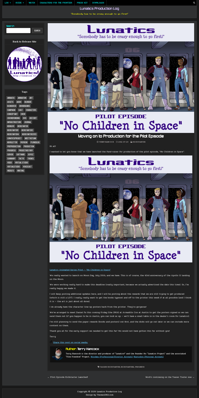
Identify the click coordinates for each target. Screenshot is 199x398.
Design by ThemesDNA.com (99, 394)
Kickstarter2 (127, 367)
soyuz (30, 154)
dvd (24, 118)
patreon (24, 142)
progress (11, 150)
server (10, 154)
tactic (21, 158)
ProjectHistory (26, 150)
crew (23, 114)
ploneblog (35, 142)
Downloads (98, 3)
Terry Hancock (106, 142)
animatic (11, 97)
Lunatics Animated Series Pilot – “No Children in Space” (80, 269)
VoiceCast (27, 166)
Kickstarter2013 (29, 134)
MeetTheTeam (30, 138)
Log (7, 3)
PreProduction (14, 146)
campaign (11, 109)
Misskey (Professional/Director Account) (112, 356)
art (31, 97)
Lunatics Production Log (99, 9)
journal (27, 122)
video (9, 162)
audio (19, 101)
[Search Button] (194, 3)
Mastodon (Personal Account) (149, 356)
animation (22, 97)
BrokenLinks (24, 105)
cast (21, 109)
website (10, 170)
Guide (19, 3)
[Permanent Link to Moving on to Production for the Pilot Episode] (121, 78)
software (20, 154)
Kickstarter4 (13, 134)
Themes (31, 158)
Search (10, 26)
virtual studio (21, 162)
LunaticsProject (14, 138)
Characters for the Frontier (56, 3)
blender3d (11, 105)
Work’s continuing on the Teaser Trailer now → (169, 377)
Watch (32, 3)
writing (20, 170)
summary (11, 158)
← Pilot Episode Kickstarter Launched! (67, 377)
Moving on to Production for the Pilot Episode (121, 136)
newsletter (12, 142)
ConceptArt (12, 114)
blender (28, 101)
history (33, 118)
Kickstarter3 (27, 130)
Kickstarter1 (12, 130)
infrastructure (14, 122)
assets (10, 101)
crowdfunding (13, 118)
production (29, 146)
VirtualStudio (13, 166)
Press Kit (82, 3)
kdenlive (10, 126)
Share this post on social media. (70, 342)
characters (31, 109)
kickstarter (23, 126)
